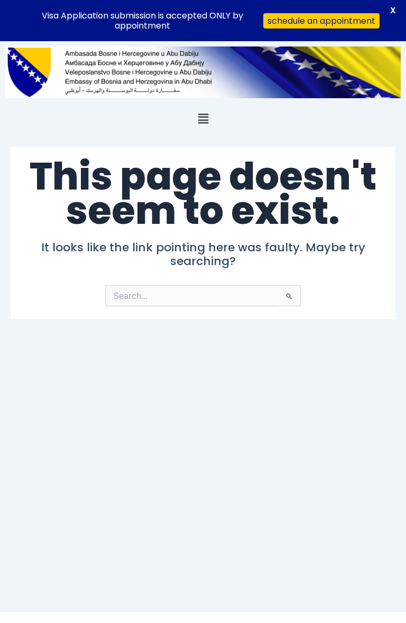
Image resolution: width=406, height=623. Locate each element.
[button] (203, 119)
